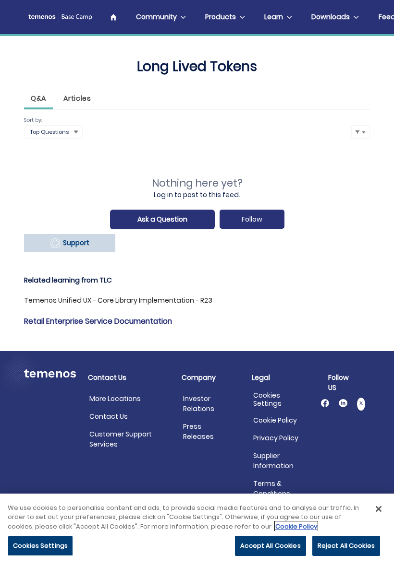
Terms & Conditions (271, 488)
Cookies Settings (267, 399)
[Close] (378, 508)
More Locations (115, 398)
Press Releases (198, 431)
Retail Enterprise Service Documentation (98, 321)
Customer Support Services (120, 439)
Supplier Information (273, 461)
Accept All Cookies (270, 545)
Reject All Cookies (346, 545)
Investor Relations (198, 403)
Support (74, 243)
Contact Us (108, 416)
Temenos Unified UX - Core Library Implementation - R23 (118, 300)
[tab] (38, 99)
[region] (197, 530)
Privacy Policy (275, 438)
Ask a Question (162, 219)
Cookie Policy (275, 420)
